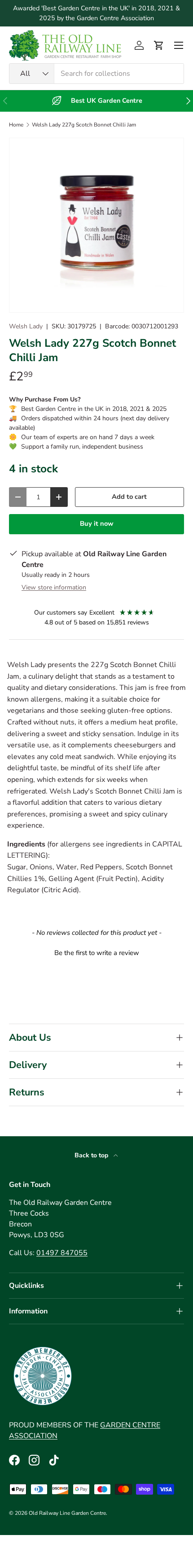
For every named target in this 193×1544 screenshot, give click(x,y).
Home (16, 124)
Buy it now (97, 523)
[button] (159, 45)
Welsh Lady (26, 326)
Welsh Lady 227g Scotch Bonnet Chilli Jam (84, 124)
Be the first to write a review (96, 952)
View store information (54, 587)
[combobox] (96, 73)
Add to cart (129, 496)
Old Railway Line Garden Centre (67, 1513)
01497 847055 (62, 1253)
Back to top (92, 1155)
